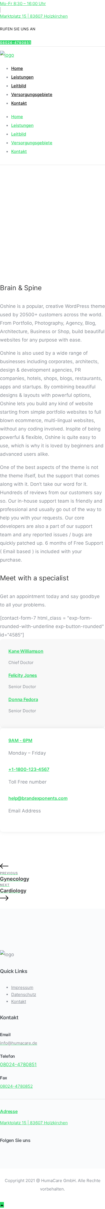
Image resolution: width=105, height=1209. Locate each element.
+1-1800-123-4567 (28, 769)
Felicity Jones (22, 675)
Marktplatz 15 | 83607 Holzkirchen (34, 16)
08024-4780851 (15, 42)
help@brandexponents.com (37, 798)
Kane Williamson (25, 651)
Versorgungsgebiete (31, 94)
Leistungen (22, 77)
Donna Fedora (23, 699)
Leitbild (18, 85)
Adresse (9, 1111)
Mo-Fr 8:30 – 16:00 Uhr (23, 3)
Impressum (22, 987)
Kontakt (19, 103)
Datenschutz (23, 994)
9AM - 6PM (20, 740)
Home (17, 68)
